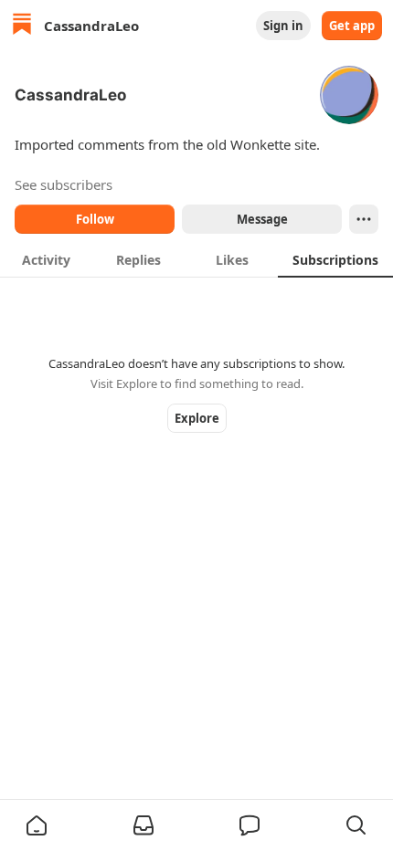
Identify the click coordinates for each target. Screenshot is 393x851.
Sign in (283, 25)
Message (262, 219)
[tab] (46, 259)
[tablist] (196, 259)
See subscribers (63, 184)
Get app (352, 25)
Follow (95, 219)
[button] (36, 825)
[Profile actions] (363, 219)
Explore (197, 418)
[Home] (22, 26)
